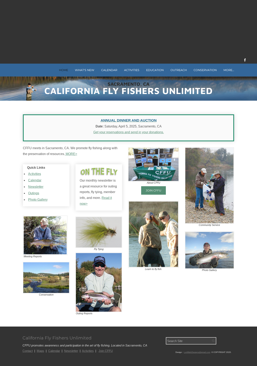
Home (63, 70)
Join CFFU (106, 351)
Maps (40, 351)
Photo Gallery (38, 199)
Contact (27, 351)
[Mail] (231, 344)
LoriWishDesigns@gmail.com (197, 352)
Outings (33, 193)
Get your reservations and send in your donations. (128, 132)
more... (228, 70)
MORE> (71, 154)
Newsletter (35, 186)
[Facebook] (245, 60)
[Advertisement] (128, 28)
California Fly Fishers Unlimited (57, 337)
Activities (34, 174)
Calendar (109, 70)
